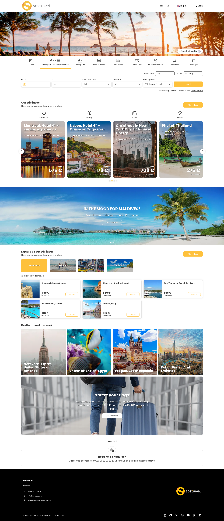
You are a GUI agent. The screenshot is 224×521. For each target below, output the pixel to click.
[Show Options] (172, 74)
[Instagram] (182, 515)
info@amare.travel (35, 496)
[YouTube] (188, 515)
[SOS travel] (188, 491)
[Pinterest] (194, 515)
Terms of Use (197, 90)
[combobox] (163, 74)
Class (179, 73)
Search (188, 84)
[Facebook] (170, 515)
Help (161, 6)
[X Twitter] (176, 515)
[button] (109, 181)
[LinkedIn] (199, 515)
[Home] (164, 515)
